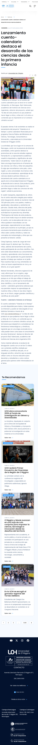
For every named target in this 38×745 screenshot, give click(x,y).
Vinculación (8, 443)
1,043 (24, 622)
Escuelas (14, 1)
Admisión (7, 566)
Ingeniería (4, 28)
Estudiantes (24, 1)
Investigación (8, 386)
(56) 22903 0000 (19, 678)
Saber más (8, 437)
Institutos (4, 1)
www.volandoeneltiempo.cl (13, 314)
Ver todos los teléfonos (18, 685)
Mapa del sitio (20, 692)
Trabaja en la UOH (18, 699)
